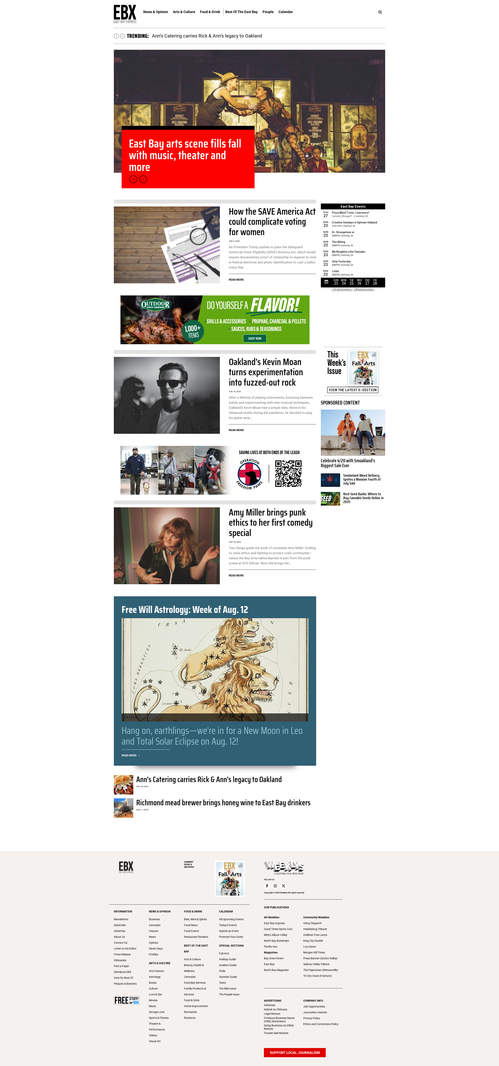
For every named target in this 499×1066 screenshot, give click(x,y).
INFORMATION (123, 911)
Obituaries (120, 960)
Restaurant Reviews (196, 936)
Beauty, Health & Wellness (194, 968)
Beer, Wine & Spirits (195, 919)
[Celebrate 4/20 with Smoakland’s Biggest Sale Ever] (353, 433)
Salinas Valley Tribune (316, 964)
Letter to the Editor (125, 948)
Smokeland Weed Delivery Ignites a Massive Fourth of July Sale (362, 479)
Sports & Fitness (159, 1017)
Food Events (191, 931)
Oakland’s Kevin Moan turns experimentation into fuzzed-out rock (266, 372)
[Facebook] (267, 886)
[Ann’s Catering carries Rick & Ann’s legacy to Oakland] (123, 785)
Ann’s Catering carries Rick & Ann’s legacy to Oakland (209, 779)
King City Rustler (313, 940)
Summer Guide (228, 976)
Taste (222, 982)
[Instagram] (275, 886)
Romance (190, 1017)
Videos (153, 1035)
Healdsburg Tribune (315, 929)
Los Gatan (309, 946)
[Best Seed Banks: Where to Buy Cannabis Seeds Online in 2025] (330, 498)
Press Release (122, 954)
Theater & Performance (157, 1026)
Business (154, 919)
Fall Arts (224, 953)
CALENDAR (226, 911)
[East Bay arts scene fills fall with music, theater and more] (249, 111)
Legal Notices (272, 1013)
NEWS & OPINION (160, 911)
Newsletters (121, 919)
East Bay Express (274, 923)
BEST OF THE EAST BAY (196, 948)
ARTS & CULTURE (159, 963)
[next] (122, 36)
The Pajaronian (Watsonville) (320, 970)
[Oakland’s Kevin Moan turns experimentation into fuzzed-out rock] (167, 395)
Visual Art (155, 1041)
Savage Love (156, 1012)
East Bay (269, 964)
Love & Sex (155, 994)
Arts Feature (156, 971)
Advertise (119, 931)
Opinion (153, 942)
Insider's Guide (227, 965)
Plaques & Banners (125, 983)
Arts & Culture (192, 959)
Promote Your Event (231, 936)
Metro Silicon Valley (275, 934)
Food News (191, 925)
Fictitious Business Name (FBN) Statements (279, 1019)
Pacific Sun (270, 946)
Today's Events (228, 925)
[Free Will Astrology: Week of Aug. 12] (215, 670)
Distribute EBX (122, 972)
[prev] (116, 36)
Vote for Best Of (123, 977)
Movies (153, 1000)
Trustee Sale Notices (276, 1033)
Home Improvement (196, 1006)
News (152, 936)
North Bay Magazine (276, 970)
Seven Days (156, 948)
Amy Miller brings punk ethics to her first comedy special (271, 522)
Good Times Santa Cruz (278, 929)
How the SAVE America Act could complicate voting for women (272, 221)
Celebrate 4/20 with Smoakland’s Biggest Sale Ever (348, 463)
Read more (236, 279)
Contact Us (120, 942)
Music (152, 1006)
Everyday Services (195, 982)
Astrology (155, 976)
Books (153, 982)
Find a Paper (121, 966)
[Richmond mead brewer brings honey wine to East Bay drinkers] (123, 808)
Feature (153, 931)
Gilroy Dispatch (312, 923)
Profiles (153, 954)
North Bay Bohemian (276, 940)
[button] (380, 12)
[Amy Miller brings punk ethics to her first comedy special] (167, 545)
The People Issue (229, 994)
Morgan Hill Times (314, 952)
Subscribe (120, 925)
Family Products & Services (195, 991)
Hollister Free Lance (315, 934)
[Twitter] (283, 886)
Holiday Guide (227, 959)
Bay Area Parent (274, 958)
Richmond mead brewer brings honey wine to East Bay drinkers (223, 803)
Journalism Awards (315, 1012)
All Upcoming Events (231, 919)
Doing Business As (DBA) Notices (279, 1027)
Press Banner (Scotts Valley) (320, 958)
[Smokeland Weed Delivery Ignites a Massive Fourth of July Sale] (330, 480)
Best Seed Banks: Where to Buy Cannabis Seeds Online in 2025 (363, 498)
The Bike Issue (227, 988)
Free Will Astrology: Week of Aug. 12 (185, 609)
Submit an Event (229, 931)
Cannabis (154, 925)
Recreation (190, 1012)
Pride (222, 971)
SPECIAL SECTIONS (231, 945)
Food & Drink (191, 1000)
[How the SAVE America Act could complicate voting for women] (167, 245)
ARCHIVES (189, 864)
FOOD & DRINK (193, 911)
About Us (119, 936)
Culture (153, 988)
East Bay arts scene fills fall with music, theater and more (211, 36)
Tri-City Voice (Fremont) (317, 975)
